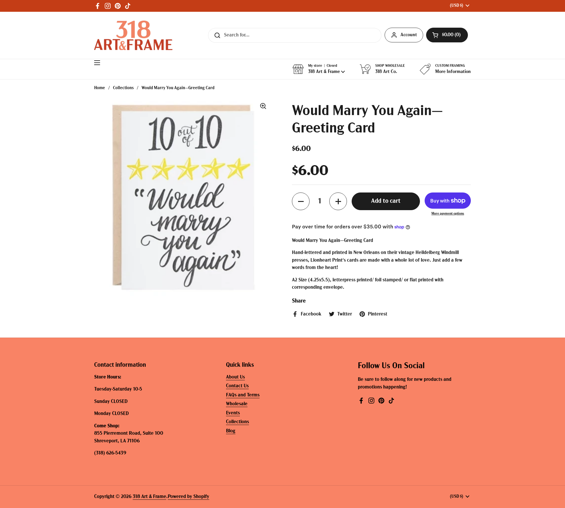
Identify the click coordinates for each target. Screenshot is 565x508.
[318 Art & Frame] (133, 35)
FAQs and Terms (243, 395)
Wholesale (236, 403)
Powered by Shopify (188, 496)
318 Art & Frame (149, 496)
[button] (447, 35)
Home (99, 88)
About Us (235, 377)
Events (233, 413)
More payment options (447, 213)
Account (409, 35)
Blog (230, 431)
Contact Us (237, 386)
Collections (123, 88)
